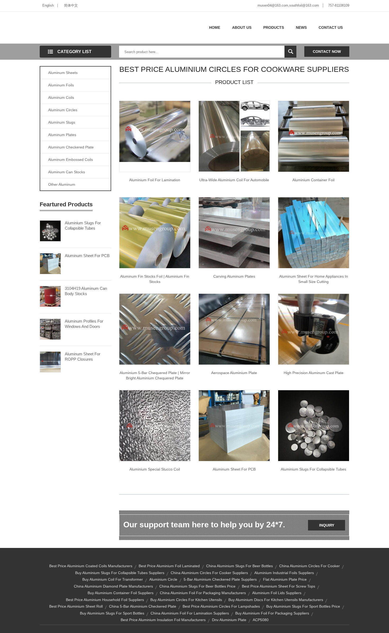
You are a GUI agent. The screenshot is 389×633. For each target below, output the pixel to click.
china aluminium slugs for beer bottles (239, 566)
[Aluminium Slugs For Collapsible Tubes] (50, 230)
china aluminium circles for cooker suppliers (209, 573)
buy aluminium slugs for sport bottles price (303, 606)
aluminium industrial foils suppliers (284, 573)
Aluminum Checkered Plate (71, 147)
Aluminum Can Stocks (66, 172)
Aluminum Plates (62, 135)
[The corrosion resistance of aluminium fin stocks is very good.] (154, 232)
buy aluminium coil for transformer (112, 579)
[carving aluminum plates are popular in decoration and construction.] (234, 232)
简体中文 (71, 5)
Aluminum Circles (62, 110)
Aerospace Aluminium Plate (234, 373)
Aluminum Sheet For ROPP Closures (82, 356)
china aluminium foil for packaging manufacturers (203, 593)
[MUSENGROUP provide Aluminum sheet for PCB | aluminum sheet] (234, 425)
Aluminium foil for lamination (154, 180)
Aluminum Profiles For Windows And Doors (84, 324)
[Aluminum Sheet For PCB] (50, 263)
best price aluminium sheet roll (76, 606)
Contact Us (331, 27)
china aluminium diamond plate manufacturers (113, 586)
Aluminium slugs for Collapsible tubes (313, 469)
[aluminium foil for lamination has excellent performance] (154, 131)
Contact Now (327, 51)
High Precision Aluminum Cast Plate (313, 373)
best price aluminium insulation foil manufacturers (163, 620)
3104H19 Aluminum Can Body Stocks (86, 291)
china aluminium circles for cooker (309, 566)
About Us (241, 27)
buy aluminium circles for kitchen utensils (186, 600)
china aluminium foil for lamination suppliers (190, 613)
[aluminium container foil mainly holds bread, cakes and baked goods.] (313, 136)
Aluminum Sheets (63, 73)
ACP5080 (261, 620)
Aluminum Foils (61, 85)
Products (273, 27)
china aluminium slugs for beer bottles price (197, 586)
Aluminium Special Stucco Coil (154, 469)
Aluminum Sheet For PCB (87, 255)
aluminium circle (163, 579)
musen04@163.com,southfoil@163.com (288, 5)
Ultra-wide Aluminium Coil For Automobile (234, 180)
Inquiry (326, 525)
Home (214, 27)
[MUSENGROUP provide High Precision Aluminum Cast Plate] (313, 329)
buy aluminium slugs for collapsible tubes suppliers (119, 573)
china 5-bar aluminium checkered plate (142, 606)
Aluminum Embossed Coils (70, 159)
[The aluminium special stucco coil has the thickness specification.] (154, 425)
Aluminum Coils (61, 97)
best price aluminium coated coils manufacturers (90, 566)
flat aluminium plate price (285, 579)
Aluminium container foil (313, 180)
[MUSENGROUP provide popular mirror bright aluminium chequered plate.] (154, 329)
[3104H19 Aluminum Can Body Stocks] (50, 296)
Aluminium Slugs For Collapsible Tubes (83, 225)
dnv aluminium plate (229, 620)
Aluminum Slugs (61, 122)
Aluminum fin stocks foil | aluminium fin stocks (154, 279)
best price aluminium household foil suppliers (105, 600)
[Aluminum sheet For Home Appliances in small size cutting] (313, 232)
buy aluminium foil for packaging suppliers (272, 613)
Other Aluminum (61, 184)
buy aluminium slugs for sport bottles (112, 613)
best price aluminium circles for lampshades (221, 606)
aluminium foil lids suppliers (276, 593)
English (48, 5)
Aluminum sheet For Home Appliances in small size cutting (313, 279)
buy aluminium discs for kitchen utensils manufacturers (275, 600)
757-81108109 (338, 5)
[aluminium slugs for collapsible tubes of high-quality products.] (313, 425)
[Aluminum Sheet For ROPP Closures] (50, 361)
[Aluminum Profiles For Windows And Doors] (50, 329)
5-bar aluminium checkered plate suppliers (220, 579)
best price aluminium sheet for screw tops (278, 586)
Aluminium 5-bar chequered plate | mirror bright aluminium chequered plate (155, 375)
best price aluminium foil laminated (169, 566)
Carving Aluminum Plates (234, 276)
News (301, 27)
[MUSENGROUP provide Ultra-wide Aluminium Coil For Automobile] (234, 136)
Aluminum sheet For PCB (234, 469)
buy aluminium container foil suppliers (120, 593)
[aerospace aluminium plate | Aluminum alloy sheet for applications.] (234, 329)
